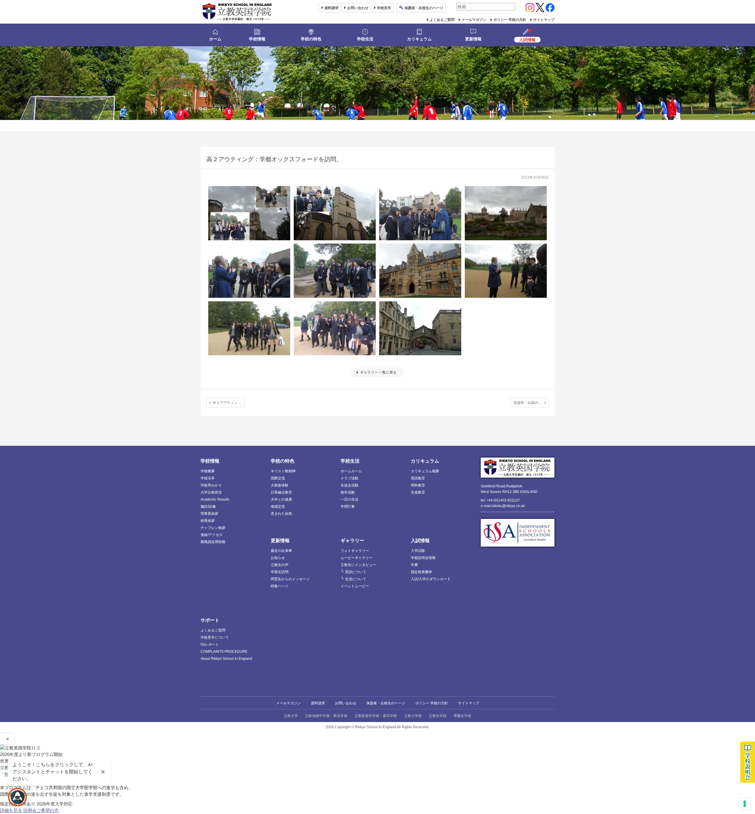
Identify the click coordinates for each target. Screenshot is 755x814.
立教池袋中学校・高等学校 (326, 716)
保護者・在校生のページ (385, 703)
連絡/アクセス (212, 535)
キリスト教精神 (283, 471)
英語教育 (418, 478)
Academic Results (215, 499)
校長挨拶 (208, 521)
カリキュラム (419, 39)
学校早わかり (211, 485)
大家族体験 (279, 485)
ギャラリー (352, 540)
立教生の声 (279, 565)
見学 (384, 8)
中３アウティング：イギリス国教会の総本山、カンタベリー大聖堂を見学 (229, 403)
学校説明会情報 (423, 558)
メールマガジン (474, 20)
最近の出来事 (281, 551)
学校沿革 (208, 478)
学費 (414, 565)
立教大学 (291, 716)
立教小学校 (413, 716)
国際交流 (278, 478)
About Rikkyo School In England (226, 659)
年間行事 (348, 506)
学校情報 (257, 39)
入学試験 (418, 551)
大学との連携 (281, 499)
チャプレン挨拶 (213, 528)
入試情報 (420, 540)
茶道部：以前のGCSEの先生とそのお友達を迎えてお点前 (531, 403)
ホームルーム (351, 471)
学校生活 (365, 39)
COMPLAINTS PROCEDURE (224, 651)
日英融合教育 (281, 492)
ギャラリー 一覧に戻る (378, 372)
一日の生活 (349, 499)
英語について (355, 572)
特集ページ (279, 586)
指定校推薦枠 (421, 572)
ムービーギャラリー (356, 558)
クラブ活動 (349, 478)
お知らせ (278, 558)
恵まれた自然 (281, 514)
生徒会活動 (349, 485)
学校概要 (208, 471)
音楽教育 (418, 492)
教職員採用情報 (213, 542)
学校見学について (215, 637)
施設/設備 (208, 506)
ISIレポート (210, 644)
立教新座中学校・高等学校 (375, 716)
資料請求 (318, 703)
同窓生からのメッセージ (290, 579)
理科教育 (418, 485)
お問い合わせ (357, 8)
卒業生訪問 (279, 572)
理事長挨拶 (209, 514)
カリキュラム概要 (425, 471)
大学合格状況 (211, 492)
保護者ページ (423, 8)
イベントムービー (355, 586)
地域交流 (278, 506)
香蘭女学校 (462, 716)
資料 (331, 8)
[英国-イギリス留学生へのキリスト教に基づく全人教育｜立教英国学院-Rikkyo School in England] (237, 12)
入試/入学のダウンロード (431, 579)
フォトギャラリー (355, 551)
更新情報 (473, 39)
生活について (355, 579)
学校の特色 (311, 39)
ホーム (215, 39)
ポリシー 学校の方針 (509, 20)
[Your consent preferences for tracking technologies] (744, 803)
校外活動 (348, 492)
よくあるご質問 (442, 20)
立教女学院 (438, 716)
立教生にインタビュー (358, 565)
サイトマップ (543, 20)
